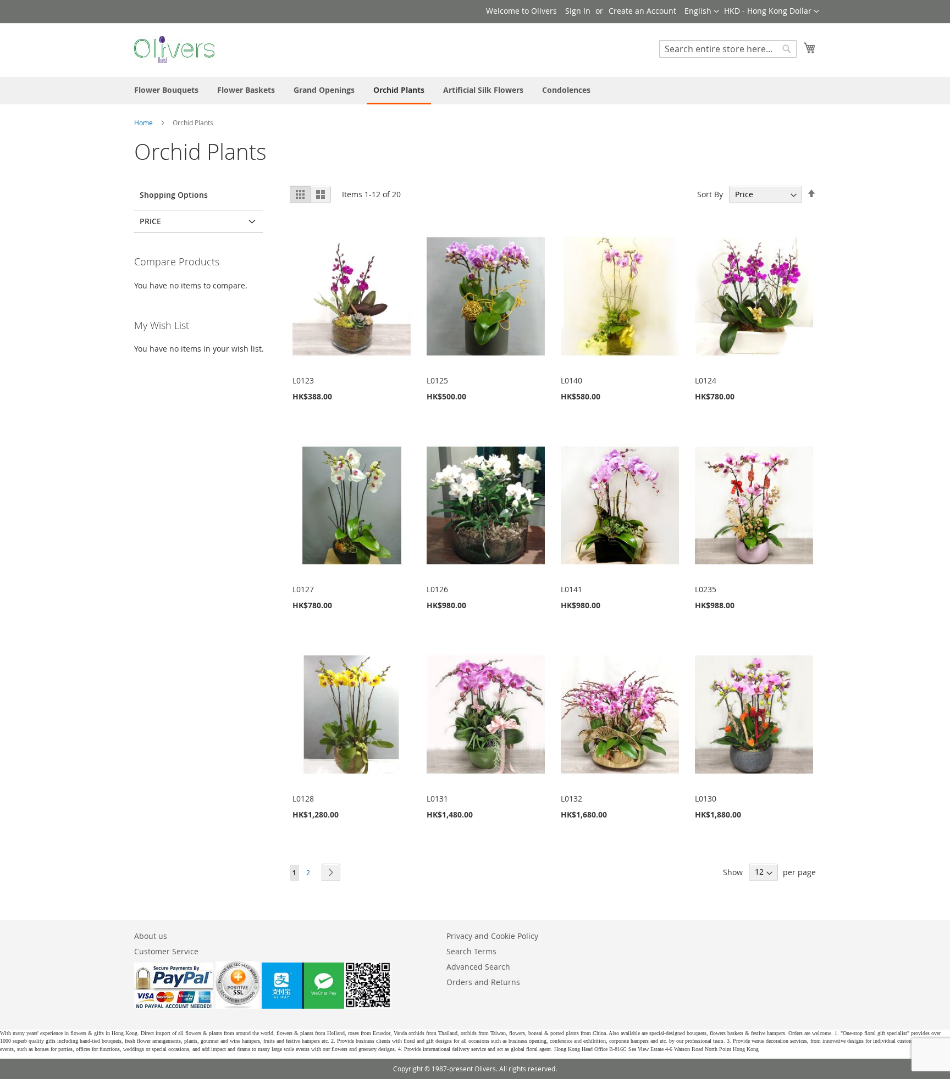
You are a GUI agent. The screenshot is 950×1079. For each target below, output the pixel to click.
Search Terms (471, 951)
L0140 (571, 380)
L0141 (571, 589)
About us (150, 936)
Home (144, 122)
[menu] (475, 90)
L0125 (437, 380)
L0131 (437, 798)
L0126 (437, 589)
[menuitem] (166, 90)
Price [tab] (150, 221)
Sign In (577, 10)
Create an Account (642, 10)
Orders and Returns (483, 982)
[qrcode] (326, 1005)
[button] (771, 11)
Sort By (710, 194)
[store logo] (174, 49)
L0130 (705, 798)
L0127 (303, 589)
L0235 (705, 589)
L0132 (571, 798)
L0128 (303, 798)
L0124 (705, 380)
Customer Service (166, 951)
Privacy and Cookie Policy (492, 936)
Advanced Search (478, 966)
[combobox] (728, 49)
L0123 (303, 380)
